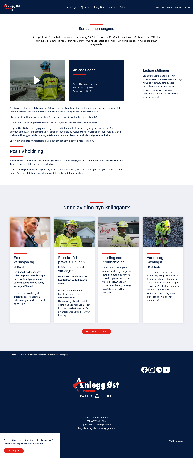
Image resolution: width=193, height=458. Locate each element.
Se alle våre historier (96, 331)
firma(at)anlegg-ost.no (100, 424)
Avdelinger (71, 7)
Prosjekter (99, 7)
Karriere (112, 7)
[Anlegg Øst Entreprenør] (12, 7)
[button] (37, 80)
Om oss (178, 7)
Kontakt (187, 7)
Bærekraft (160, 7)
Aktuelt (123, 7)
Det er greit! (14, 450)
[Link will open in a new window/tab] (144, 370)
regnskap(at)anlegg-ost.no (102, 428)
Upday (180, 441)
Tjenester (85, 7)
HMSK (170, 7)
